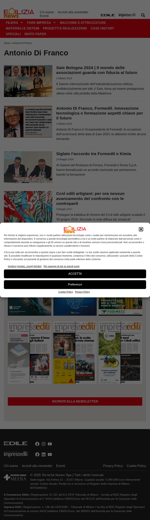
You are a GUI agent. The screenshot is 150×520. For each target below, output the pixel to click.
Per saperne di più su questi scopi (61, 266)
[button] (141, 229)
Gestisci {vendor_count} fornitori (25, 266)
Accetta (75, 273)
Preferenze (75, 284)
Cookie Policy (65, 292)
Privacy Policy (82, 292)
